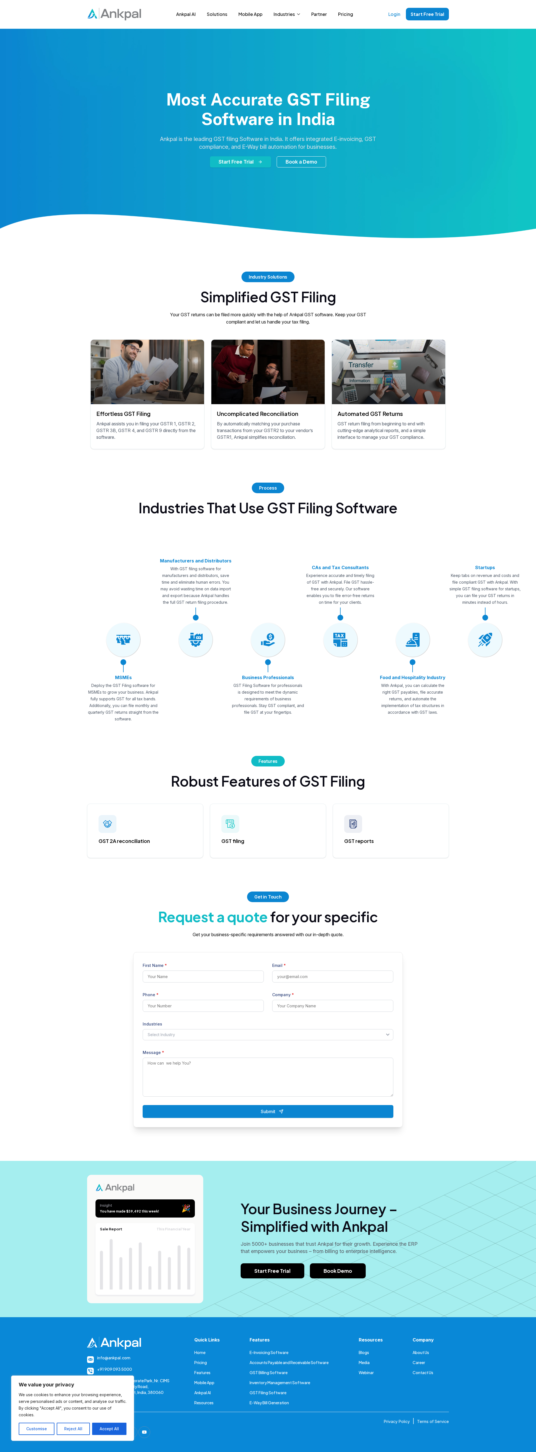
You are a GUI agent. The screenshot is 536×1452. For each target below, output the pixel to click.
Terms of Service (433, 1421)
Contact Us (423, 1372)
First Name (155, 965)
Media (364, 1362)
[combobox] (268, 1034)
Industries (284, 14)
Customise (36, 1428)
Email (279, 965)
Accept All (109, 1428)
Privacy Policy (397, 1421)
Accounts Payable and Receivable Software (289, 1362)
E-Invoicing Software (269, 1352)
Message (153, 1052)
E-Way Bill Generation (269, 1402)
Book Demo (338, 1270)
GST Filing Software (268, 1392)
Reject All (73, 1428)
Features (202, 1372)
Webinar (366, 1372)
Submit (268, 1111)
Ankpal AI (186, 14)
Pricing (345, 14)
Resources (204, 1402)
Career (419, 1362)
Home (199, 1352)
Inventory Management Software (280, 1382)
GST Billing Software (269, 1372)
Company (283, 994)
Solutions (217, 14)
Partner (319, 14)
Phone (151, 994)
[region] (72, 1408)
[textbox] (262, 1034)
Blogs (364, 1352)
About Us (421, 1352)
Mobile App (250, 14)
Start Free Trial (427, 14)
